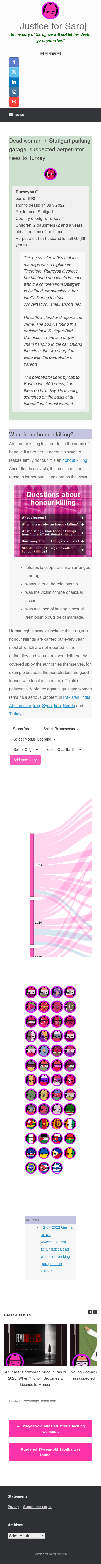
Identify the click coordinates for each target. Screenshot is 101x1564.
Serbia (69, 705)
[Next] (95, 1312)
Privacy (13, 1506)
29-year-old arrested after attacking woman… (50, 1428)
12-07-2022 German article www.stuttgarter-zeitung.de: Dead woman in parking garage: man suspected (58, 1249)
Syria (47, 705)
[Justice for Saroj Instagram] (14, 92)
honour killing (74, 460)
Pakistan (71, 697)
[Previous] (90, 1312)
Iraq (36, 705)
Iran (57, 705)
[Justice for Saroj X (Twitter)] (14, 72)
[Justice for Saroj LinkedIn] (14, 82)
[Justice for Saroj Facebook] (14, 62)
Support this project (37, 1506)
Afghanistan (20, 705)
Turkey (15, 714)
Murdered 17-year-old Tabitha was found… (50, 1452)
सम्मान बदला (48, 1401)
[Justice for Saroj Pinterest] (14, 102)
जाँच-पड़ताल (31, 1401)
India (85, 697)
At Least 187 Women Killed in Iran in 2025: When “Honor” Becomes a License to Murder (35, 1378)
